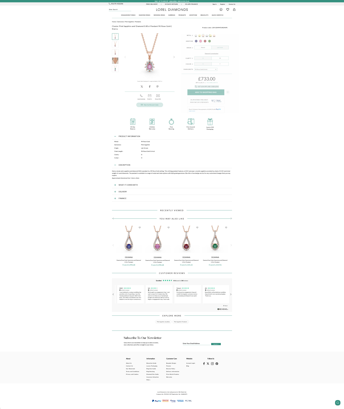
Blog (187, 366)
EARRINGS (171, 15)
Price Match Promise (172, 374)
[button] (113, 294)
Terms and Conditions (132, 371)
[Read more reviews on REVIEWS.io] (222, 309)
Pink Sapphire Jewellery (163, 321)
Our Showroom (130, 368)
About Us (129, 363)
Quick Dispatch (217, 15)
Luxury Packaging (151, 366)
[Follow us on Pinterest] (217, 364)
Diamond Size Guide (152, 374)
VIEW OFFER (172, 1)
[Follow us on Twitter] (207, 364)
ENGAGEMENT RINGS (128, 15)
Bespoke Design (171, 363)
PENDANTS (182, 15)
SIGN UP (215, 344)
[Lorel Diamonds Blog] (172, 10)
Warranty (169, 377)
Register (222, 4)
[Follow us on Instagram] (212, 364)
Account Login (190, 363)
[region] (172, 294)
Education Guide (151, 363)
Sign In (215, 4)
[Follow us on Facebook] (204, 364)
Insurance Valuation (152, 377)
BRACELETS (204, 15)
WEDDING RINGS (159, 15)
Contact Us (232, 4)
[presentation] (125, 57)
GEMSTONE (193, 15)
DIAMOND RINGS (144, 15)
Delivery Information (172, 371)
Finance (168, 366)
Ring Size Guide (151, 368)
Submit (131, 9)
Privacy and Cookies (132, 374)
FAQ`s (148, 380)
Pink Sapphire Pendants (180, 321)
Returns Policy (170, 368)
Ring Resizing (150, 371)
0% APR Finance (191, 4)
